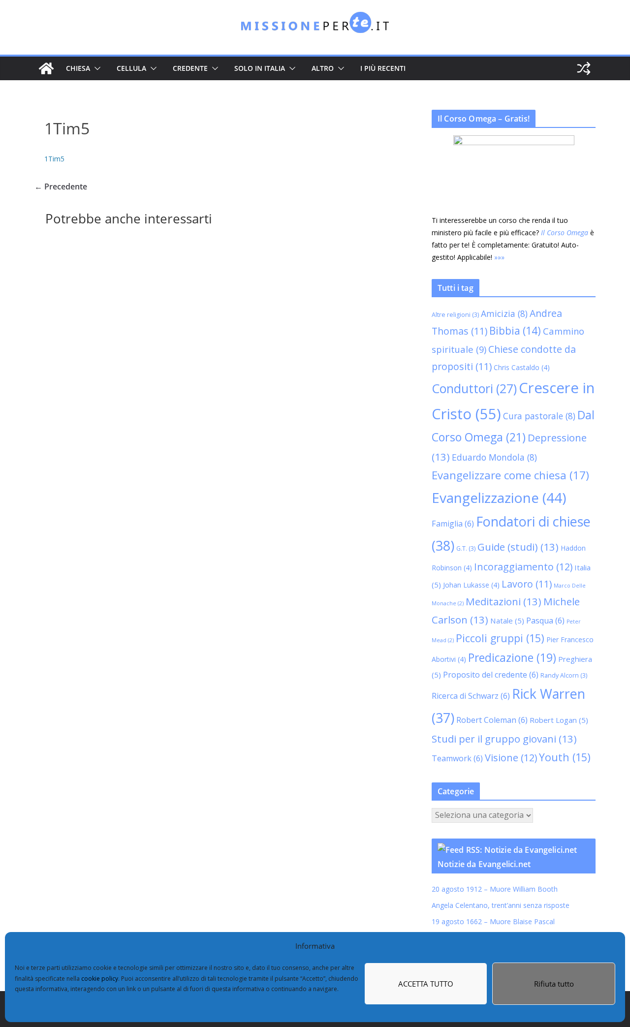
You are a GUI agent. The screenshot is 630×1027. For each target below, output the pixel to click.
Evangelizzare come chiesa (510, 474)
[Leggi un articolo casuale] (584, 68)
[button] (95, 68)
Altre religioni (455, 315)
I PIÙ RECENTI (383, 68)
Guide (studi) (518, 547)
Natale (507, 620)
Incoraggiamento (523, 566)
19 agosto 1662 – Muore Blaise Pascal (493, 921)
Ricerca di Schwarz (471, 695)
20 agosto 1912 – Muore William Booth (495, 889)
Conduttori (474, 388)
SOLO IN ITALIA (259, 68)
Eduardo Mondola (494, 457)
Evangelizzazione (499, 497)
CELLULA (131, 68)
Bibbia (515, 331)
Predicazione (512, 657)
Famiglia (453, 523)
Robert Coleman (492, 720)
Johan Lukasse (471, 585)
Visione (511, 757)
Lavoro (527, 584)
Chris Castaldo (522, 367)
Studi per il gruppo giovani (504, 739)
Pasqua (545, 620)
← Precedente (60, 186)
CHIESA (78, 68)
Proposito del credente (490, 674)
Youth (565, 757)
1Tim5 (54, 158)
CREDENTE (190, 68)
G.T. (465, 548)
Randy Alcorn (563, 675)
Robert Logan (559, 720)
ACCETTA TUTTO (425, 984)
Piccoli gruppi (500, 638)
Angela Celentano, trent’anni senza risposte (500, 905)
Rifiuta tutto (554, 984)
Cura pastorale (539, 416)
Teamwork (457, 758)
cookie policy (99, 978)
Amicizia (504, 313)
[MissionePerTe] (46, 68)
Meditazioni (503, 601)
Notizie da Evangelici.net (484, 864)
